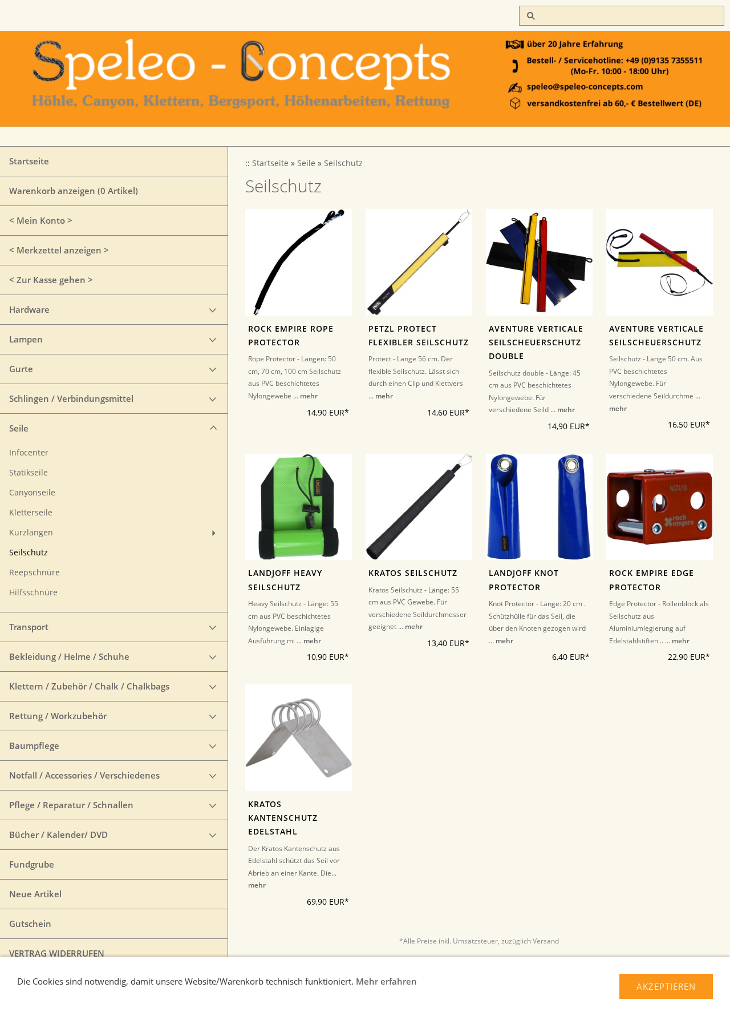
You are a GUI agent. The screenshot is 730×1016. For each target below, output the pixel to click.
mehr (309, 396)
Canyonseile (32, 492)
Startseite (29, 161)
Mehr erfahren (386, 981)
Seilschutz (28, 552)
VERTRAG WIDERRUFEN (56, 953)
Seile (19, 428)
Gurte (21, 368)
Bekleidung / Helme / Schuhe (69, 656)
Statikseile (28, 472)
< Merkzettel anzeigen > (59, 250)
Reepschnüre (34, 572)
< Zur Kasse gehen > (51, 279)
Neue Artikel (35, 894)
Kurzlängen (31, 532)
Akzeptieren (666, 986)
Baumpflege (34, 745)
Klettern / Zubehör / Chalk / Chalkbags (89, 686)
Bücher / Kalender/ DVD (58, 834)
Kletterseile (30, 512)
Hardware (29, 309)
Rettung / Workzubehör (58, 715)
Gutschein (30, 923)
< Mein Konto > (40, 220)
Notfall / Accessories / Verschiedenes (84, 775)
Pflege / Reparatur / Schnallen (71, 805)
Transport (28, 626)
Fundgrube (31, 864)
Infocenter (28, 452)
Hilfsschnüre (33, 592)
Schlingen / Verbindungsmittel (71, 398)
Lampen (26, 339)
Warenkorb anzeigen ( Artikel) (73, 190)
